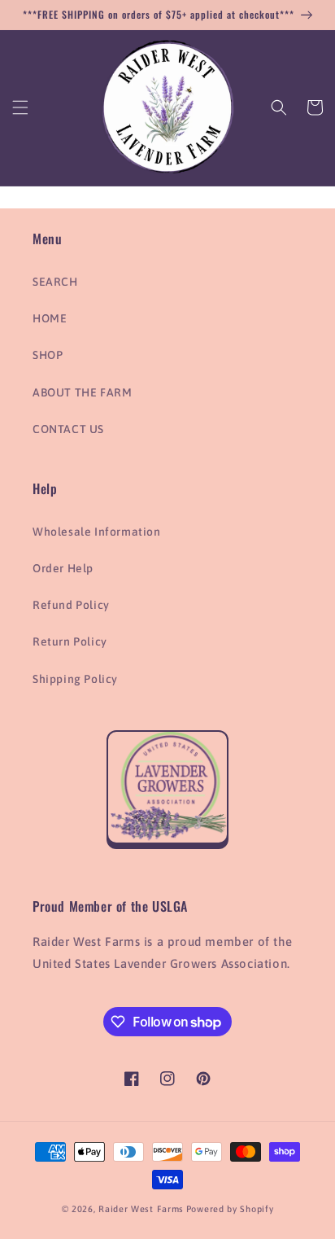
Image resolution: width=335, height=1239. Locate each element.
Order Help (63, 568)
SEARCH (55, 281)
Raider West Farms (141, 1209)
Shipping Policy (75, 678)
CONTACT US (68, 429)
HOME (50, 318)
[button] (20, 107)
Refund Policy (71, 604)
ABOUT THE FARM (82, 392)
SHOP (48, 354)
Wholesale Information (97, 531)
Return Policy (70, 641)
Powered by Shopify (230, 1209)
